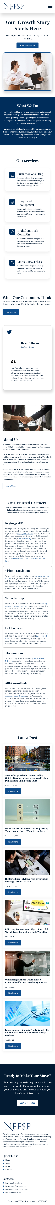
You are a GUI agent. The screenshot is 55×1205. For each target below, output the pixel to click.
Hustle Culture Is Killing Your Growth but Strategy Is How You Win (26, 880)
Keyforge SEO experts (25, 534)
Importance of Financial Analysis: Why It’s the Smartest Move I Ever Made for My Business (27, 1032)
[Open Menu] (50, 6)
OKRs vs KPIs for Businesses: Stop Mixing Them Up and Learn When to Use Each (26, 829)
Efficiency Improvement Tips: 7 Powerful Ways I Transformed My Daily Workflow (26, 930)
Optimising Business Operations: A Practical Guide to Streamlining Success (26, 981)
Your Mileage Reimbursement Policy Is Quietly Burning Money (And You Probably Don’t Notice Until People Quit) (27, 778)
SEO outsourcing (25, 539)
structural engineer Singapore (15, 696)
